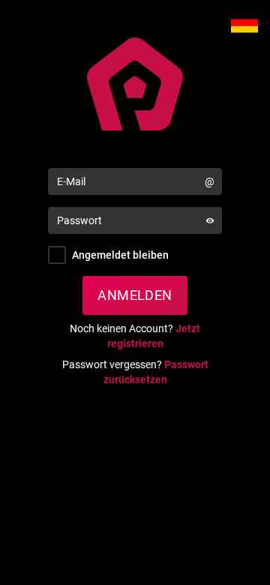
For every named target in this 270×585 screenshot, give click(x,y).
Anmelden (135, 295)
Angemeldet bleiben (120, 255)
